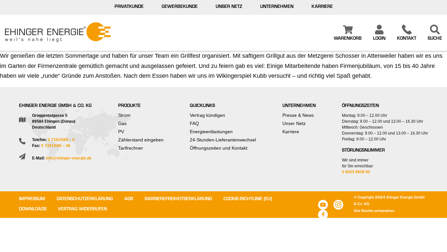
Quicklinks (202, 106)
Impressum (32, 199)
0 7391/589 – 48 (55, 145)
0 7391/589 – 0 (61, 139)
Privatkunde (129, 7)
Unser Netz (229, 7)
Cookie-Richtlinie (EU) (248, 199)
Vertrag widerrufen (82, 209)
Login (379, 39)
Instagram (338, 205)
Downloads (32, 209)
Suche (435, 39)
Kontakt (406, 39)
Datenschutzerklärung (85, 199)
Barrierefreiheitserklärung (178, 199)
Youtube (323, 205)
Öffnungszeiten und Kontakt (218, 148)
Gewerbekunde (180, 7)
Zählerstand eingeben (141, 139)
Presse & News (298, 115)
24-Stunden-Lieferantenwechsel (223, 139)
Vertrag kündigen (207, 115)
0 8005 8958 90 (356, 172)
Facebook (323, 215)
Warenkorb (348, 39)
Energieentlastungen (211, 131)
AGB (128, 199)
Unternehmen (277, 7)
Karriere (322, 7)
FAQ (194, 123)
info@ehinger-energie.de (69, 158)
